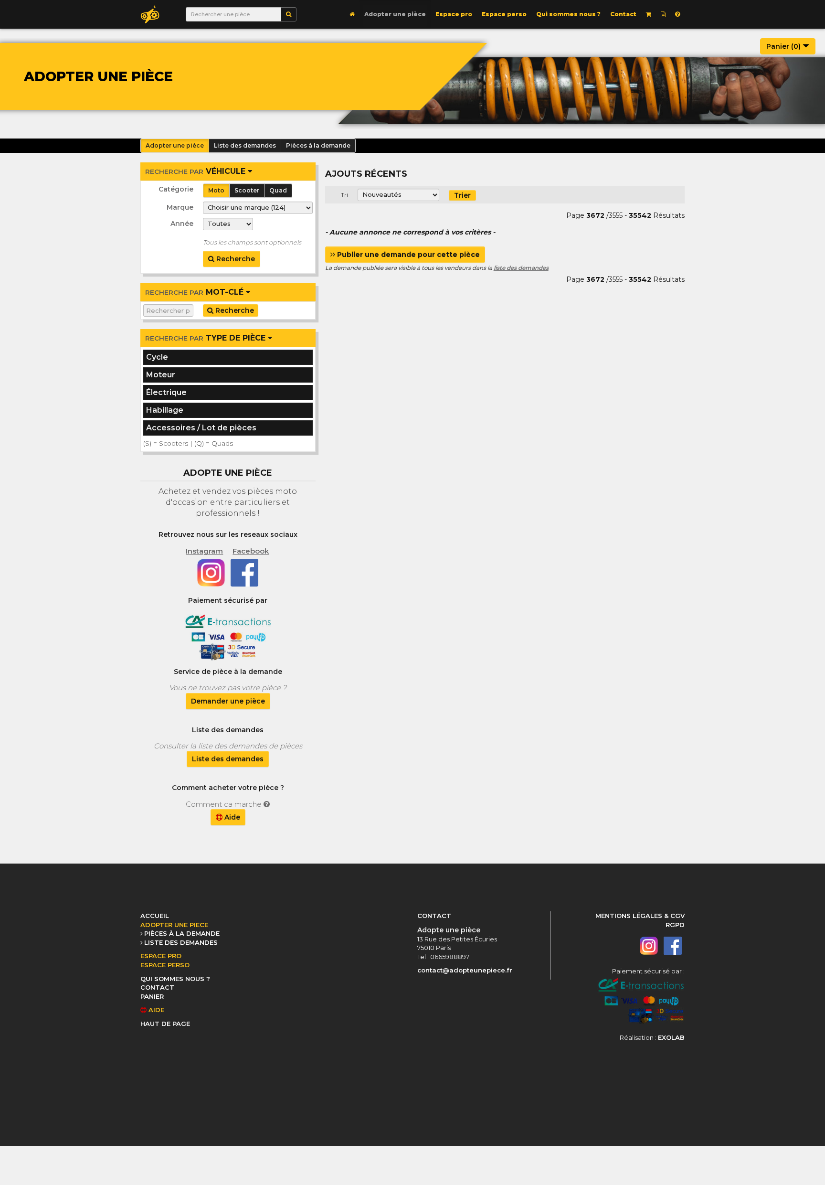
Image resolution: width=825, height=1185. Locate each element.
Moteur (160, 374)
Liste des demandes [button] (245, 145)
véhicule (196, 171)
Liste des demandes (228, 759)
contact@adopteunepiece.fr (464, 970)
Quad (278, 190)
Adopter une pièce (395, 14)
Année (181, 223)
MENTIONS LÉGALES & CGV (640, 915)
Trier (462, 195)
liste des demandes (521, 267)
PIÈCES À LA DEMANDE (182, 933)
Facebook (251, 550)
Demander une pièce (228, 701)
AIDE (155, 1010)
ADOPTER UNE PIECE (174, 925)
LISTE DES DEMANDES (181, 942)
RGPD (675, 925)
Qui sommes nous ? (568, 14)
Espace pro (453, 14)
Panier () (784, 46)
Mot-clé (195, 292)
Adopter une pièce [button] (175, 145)
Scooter (246, 190)
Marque (180, 207)
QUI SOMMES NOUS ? (175, 978)
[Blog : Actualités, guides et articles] (663, 14)
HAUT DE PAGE (165, 1023)
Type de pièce (206, 337)
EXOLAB (671, 1037)
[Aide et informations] (677, 14)
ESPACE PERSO (165, 965)
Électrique (166, 392)
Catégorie (176, 189)
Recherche (234, 259)
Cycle (157, 357)
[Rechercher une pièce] (288, 14)
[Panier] (648, 14)
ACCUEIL (154, 915)
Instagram (204, 550)
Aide (231, 817)
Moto (216, 190)
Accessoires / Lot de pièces (201, 427)
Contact (623, 14)
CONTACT (157, 987)
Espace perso (504, 14)
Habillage (164, 410)
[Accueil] (352, 14)
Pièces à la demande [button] (318, 145)
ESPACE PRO (160, 956)
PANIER (152, 996)
